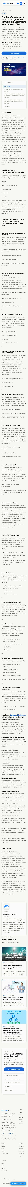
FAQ (2, 1166)
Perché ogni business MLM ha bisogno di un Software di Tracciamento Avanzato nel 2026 (14, 95)
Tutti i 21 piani (4, 1153)
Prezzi (20, 1114)
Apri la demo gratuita (14, 53)
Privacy (8, 1183)
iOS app (3, 1134)
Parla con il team (8, 1090)
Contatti (21, 1148)
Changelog (21, 1123)
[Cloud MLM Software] (8, 3)
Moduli (20, 1112)
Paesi (4, 1183)
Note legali (4, 1170)
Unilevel (3, 1151)
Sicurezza (21, 1153)
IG (14, 1138)
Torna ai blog (21, 58)
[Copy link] (14, 58)
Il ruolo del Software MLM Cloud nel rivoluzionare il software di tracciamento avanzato (14, 101)
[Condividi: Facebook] (11, 58)
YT (8, 1138)
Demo (3, 1168)
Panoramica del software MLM (12, 1079)
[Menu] (24, 3)
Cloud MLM (4, 10)
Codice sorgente (21, 1120)
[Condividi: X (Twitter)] (3, 58)
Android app (11, 1134)
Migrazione (21, 1156)
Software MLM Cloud (18, 715)
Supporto (21, 1151)
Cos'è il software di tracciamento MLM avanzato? (13, 90)
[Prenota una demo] (21, 3)
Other (4, 13)
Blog (10, 10)
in (2, 1138)
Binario (3, 1146)
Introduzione (7, 86)
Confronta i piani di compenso (11, 1082)
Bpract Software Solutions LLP (8, 1180)
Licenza (21, 1117)
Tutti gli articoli (7, 1086)
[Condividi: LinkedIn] (7, 58)
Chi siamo (21, 1146)
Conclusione (7, 106)
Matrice (3, 1148)
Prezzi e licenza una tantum (11, 1075)
